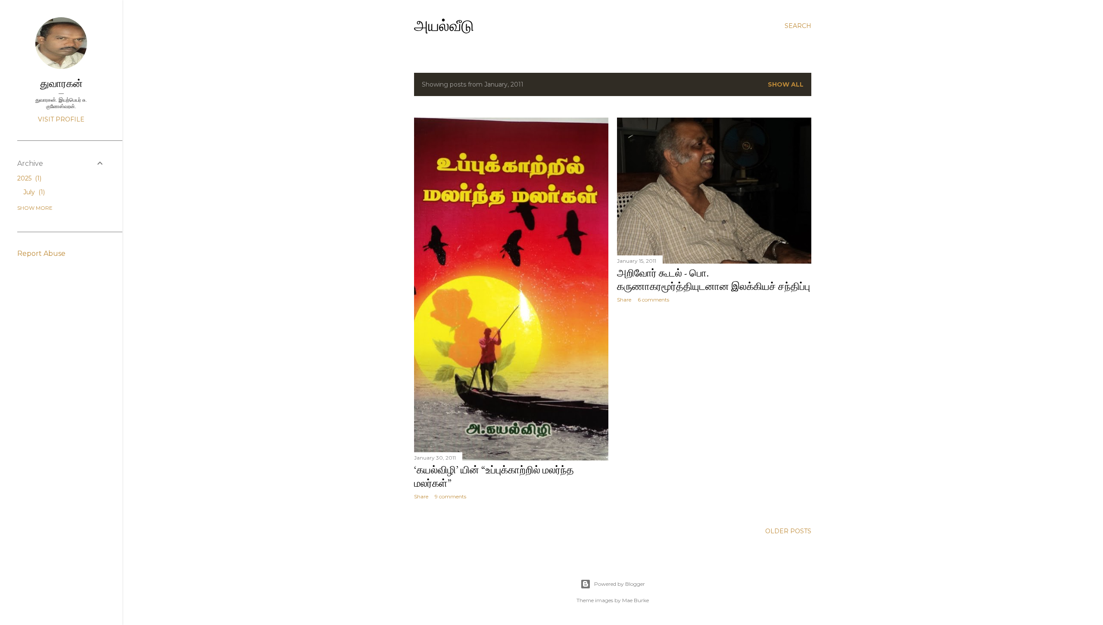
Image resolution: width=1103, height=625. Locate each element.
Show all (786, 84)
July (33, 192)
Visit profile (61, 119)
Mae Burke (635, 600)
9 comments (450, 496)
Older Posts (788, 531)
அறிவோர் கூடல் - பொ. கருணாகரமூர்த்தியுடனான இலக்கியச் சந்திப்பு (713, 279)
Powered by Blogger (619, 584)
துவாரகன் (61, 83)
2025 (28, 178)
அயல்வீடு (444, 26)
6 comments (653, 299)
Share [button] (421, 496)
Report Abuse (41, 253)
